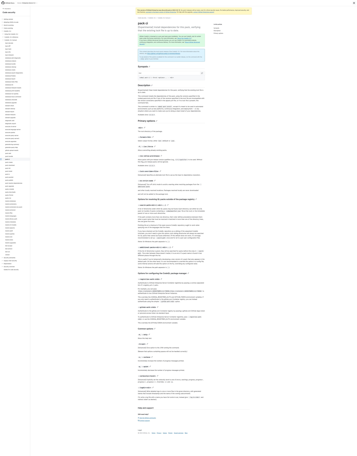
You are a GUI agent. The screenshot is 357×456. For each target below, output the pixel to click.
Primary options (146, 121)
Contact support (145, 420)
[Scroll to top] (353, 452)
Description (144, 85)
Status (165, 433)
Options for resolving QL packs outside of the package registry (166, 199)
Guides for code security (11, 269)
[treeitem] (15, 19)
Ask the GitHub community (148, 418)
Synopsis (143, 66)
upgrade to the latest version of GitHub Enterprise (161, 12)
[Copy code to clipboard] (202, 73)
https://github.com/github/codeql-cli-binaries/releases (163, 53)
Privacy (159, 433)
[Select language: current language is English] (354, 2)
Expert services (178, 433)
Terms (153, 433)
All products (7, 8)
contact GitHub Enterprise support (203, 12)
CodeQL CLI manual (164, 18)
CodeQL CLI (152, 18)
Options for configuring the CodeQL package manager (162, 273)
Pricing (170, 433)
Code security (9, 12)
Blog (186, 433)
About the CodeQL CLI (184, 38)
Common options (145, 329)
